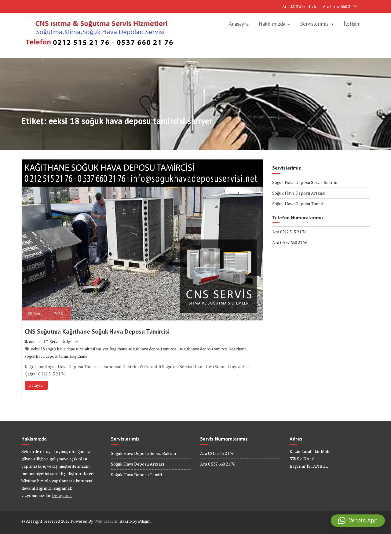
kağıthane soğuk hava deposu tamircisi (143, 349)
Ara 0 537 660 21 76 (340, 6)
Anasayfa (239, 23)
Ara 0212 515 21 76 (299, 6)
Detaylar (36, 385)
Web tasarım (106, 521)
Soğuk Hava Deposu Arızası (299, 193)
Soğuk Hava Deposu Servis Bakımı (305, 182)
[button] (358, 520)
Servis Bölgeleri (64, 341)
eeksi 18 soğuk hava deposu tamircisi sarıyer (69, 349)
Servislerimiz (314, 23)
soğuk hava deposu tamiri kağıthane (56, 356)
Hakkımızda (272, 23)
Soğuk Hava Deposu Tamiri (297, 204)
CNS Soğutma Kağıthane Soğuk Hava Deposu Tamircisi (97, 331)
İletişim (352, 23)
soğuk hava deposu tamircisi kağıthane (213, 349)
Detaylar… (62, 495)
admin (34, 341)
